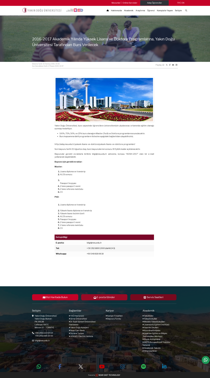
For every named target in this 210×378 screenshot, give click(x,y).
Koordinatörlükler (152, 330)
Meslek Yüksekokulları (154, 322)
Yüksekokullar (150, 319)
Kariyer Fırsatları (115, 316)
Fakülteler (148, 316)
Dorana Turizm (77, 333)
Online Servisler (129, 3)
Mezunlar (116, 3)
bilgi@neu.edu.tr (99, 154)
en (183, 3)
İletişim (178, 10)
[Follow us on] (80, 366)
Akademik (128, 10)
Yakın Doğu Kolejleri (79, 327)
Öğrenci (151, 10)
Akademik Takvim (152, 348)
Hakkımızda (116, 10)
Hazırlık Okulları (151, 327)
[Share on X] (166, 65)
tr (178, 3)
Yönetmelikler (150, 351)
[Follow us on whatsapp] (38, 366)
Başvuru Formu (114, 319)
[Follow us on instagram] (122, 366)
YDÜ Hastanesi (77, 316)
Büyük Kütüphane (152, 339)
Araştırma (140, 10)
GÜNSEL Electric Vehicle (81, 336)
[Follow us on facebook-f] (59, 366)
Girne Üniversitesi (78, 319)
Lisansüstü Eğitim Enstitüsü (156, 324)
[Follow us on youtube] (101, 366)
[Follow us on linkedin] (164, 366)
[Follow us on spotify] (143, 366)
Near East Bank (77, 330)
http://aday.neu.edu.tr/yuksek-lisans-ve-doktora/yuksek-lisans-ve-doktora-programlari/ (95, 144)
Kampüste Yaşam (165, 10)
